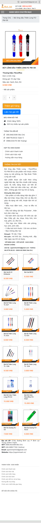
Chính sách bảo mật (13, 154)
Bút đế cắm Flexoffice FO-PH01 (29, 397)
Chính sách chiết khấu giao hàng (12, 484)
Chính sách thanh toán (14, 151)
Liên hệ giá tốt (11, 112)
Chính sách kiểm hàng (8, 474)
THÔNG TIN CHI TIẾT (12, 164)
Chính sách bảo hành (8, 476)
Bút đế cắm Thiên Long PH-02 (10, 396)
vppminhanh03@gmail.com (29, 2)
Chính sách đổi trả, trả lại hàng (11, 479)
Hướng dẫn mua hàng (13, 157)
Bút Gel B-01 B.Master (8, 273)
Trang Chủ (7, 18)
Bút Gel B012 (28, 272)
